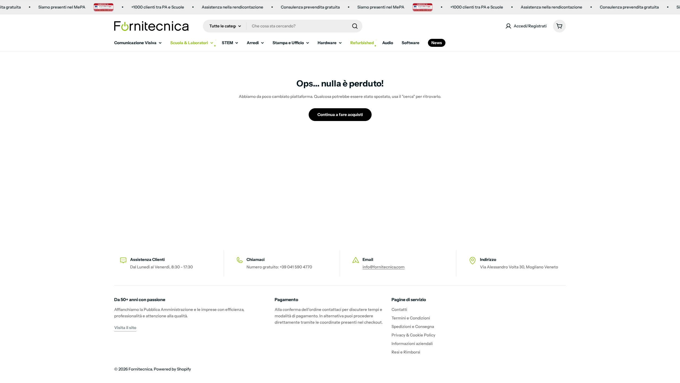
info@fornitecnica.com (384, 266)
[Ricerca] (355, 26)
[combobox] (282, 26)
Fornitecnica (140, 369)
